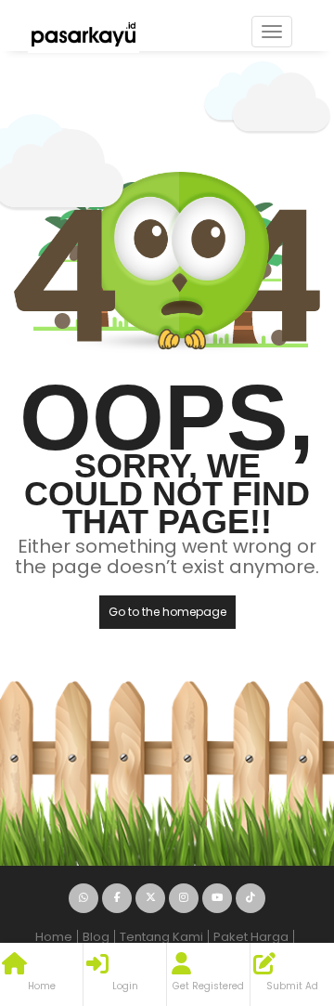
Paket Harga (251, 937)
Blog (96, 937)
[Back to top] (273, 890)
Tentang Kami (161, 937)
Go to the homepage (167, 612)
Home (53, 937)
